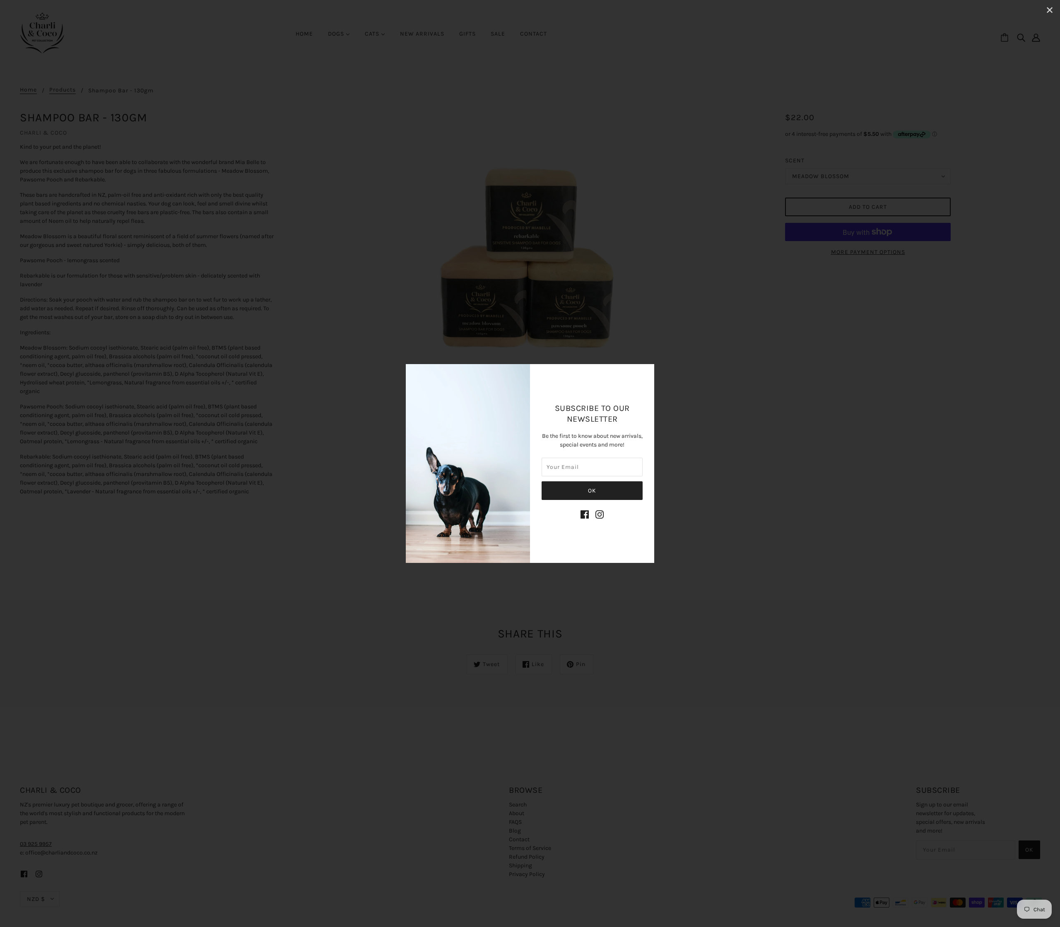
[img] (584, 514)
